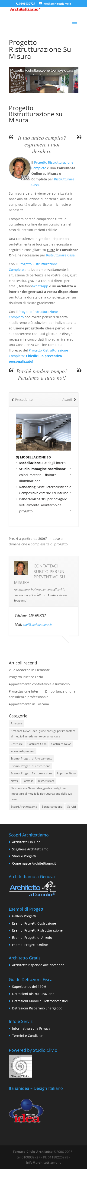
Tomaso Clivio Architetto (33, 1151)
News (14, 781)
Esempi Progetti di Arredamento (31, 758)
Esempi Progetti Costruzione (34, 923)
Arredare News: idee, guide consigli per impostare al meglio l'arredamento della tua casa (43, 733)
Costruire (17, 744)
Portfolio (28, 781)
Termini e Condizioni (28, 1035)
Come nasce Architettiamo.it (34, 863)
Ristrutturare (46, 781)
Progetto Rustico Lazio (26, 677)
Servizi (71, 807)
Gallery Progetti (24, 916)
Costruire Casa (37, 744)
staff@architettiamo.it (37, 624)
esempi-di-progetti (23, 751)
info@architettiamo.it (43, 1162)
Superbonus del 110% (29, 986)
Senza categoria (52, 807)
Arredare (17, 723)
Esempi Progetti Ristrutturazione (31, 773)
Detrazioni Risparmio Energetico (37, 1008)
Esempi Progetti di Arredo (32, 937)
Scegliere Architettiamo (30, 849)
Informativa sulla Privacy (31, 1028)
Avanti (67, 399)
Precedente (24, 399)
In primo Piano (66, 773)
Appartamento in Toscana (29, 704)
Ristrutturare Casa (60, 255)
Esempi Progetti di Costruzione (30, 766)
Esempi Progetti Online (30, 944)
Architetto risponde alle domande (38, 965)
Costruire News (61, 744)
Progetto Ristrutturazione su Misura (35, 114)
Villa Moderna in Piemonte (29, 670)
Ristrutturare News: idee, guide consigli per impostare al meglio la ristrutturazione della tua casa (41, 793)
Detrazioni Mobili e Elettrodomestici (40, 1001)
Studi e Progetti (24, 856)
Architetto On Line (26, 842)
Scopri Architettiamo (24, 807)
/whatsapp (40, 286)
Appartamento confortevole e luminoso (39, 684)
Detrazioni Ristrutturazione (33, 994)
